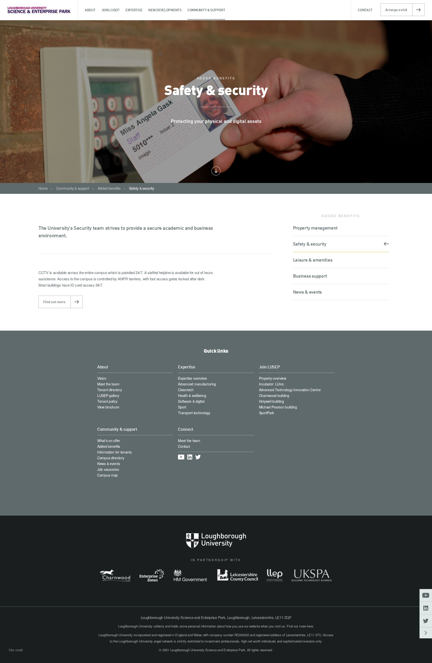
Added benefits (109, 188)
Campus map (107, 475)
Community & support (72, 188)
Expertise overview (192, 378)
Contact (184, 446)
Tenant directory (109, 389)
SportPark (266, 412)
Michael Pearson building (278, 406)
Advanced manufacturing (197, 383)
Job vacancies (108, 469)
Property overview (272, 378)
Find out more (54, 302)
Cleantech (185, 389)
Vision (101, 378)
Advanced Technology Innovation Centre (290, 389)
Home (43, 188)
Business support (310, 276)
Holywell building (271, 401)
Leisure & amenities (312, 260)
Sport (182, 406)
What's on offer (108, 440)
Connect (185, 429)
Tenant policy (107, 401)
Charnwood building (274, 395)
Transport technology (194, 412)
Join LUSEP (269, 366)
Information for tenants (114, 452)
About (102, 366)
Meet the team (108, 383)
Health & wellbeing (192, 395)
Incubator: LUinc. (272, 383)
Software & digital (191, 401)
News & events (307, 292)
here (310, 626)
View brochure (108, 406)
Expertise (186, 366)
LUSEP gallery (108, 395)
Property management (315, 228)
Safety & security (141, 188)
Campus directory (110, 457)
